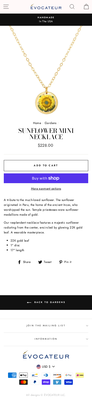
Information (46, 339)
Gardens (50, 123)
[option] (46, 20)
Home (37, 123)
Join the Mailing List (46, 325)
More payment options (46, 188)
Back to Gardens (49, 302)
